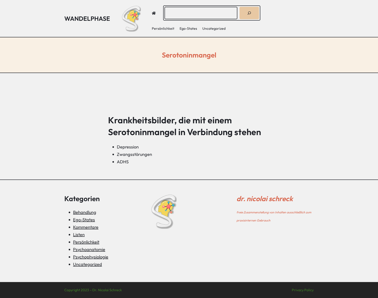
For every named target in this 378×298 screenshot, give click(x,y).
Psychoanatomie (89, 249)
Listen (79, 234)
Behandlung (84, 212)
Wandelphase (87, 18)
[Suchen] (249, 13)
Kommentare (85, 227)
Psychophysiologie (90, 257)
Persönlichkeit (86, 242)
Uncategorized (87, 264)
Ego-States (84, 219)
